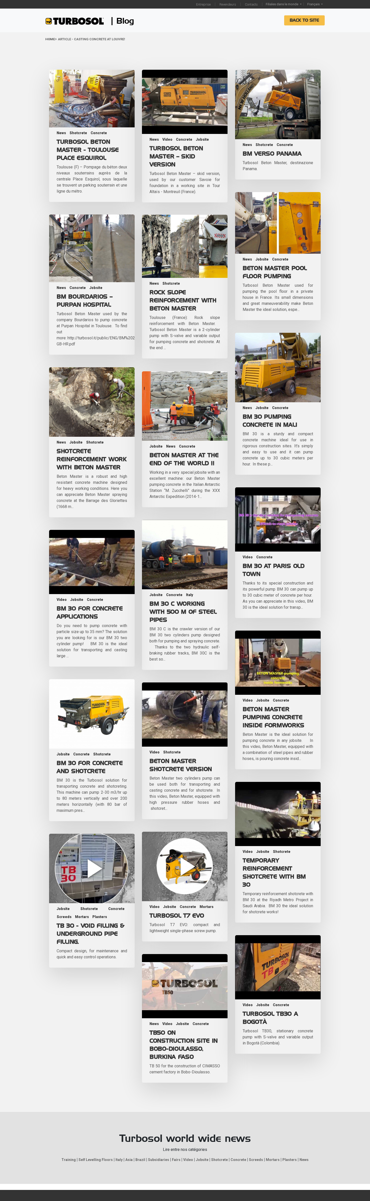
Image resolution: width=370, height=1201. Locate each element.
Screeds (64, 917)
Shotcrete (78, 133)
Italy (189, 595)
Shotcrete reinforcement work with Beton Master (92, 459)
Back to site (304, 20)
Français (313, 4)
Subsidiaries (158, 1160)
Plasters (99, 917)
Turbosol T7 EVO (177, 916)
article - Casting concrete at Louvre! (91, 39)
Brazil (140, 1160)
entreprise (203, 4)
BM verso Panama (272, 154)
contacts (251, 4)
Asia (129, 1160)
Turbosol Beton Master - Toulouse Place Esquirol (88, 150)
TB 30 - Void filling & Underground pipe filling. (90, 934)
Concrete (99, 133)
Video (167, 139)
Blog (125, 21)
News (61, 133)
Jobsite (202, 139)
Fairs (176, 1160)
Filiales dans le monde (282, 4)
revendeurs (227, 4)
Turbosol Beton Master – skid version (176, 156)
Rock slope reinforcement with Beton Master (183, 300)
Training (68, 1160)
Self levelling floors (96, 1160)
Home (50, 39)
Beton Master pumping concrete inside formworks (273, 717)
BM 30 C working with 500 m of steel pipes (183, 612)
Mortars (206, 907)
